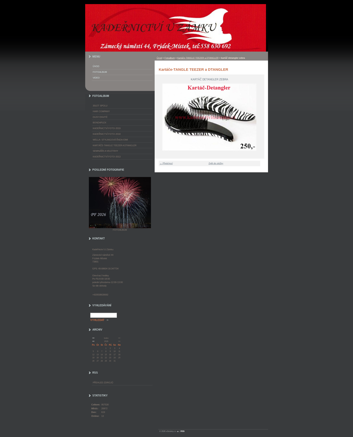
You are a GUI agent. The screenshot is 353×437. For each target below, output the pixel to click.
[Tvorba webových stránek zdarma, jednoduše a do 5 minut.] (178, 431)
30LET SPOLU (100, 105)
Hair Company (101, 111)
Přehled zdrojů (103, 382)
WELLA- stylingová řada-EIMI (110, 139)
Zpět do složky (216, 163)
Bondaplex (99, 122)
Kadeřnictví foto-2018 (107, 134)
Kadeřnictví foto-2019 (107, 128)
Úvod (159, 58)
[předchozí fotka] (160, 117)
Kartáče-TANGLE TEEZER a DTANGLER (198, 58)
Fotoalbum (169, 58)
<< (93, 338)
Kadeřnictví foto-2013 (107, 156)
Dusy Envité (100, 117)
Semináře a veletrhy (105, 151)
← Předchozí (166, 163)
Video (96, 77)
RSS (182, 431)
